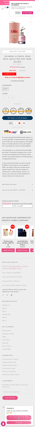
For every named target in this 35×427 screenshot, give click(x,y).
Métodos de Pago (9, 184)
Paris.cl (4, 311)
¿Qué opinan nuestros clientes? (11, 374)
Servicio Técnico (6, 346)
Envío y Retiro (6, 340)
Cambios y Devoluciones (9, 362)
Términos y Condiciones (9, 371)
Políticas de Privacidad (8, 368)
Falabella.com (6, 305)
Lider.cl (4, 320)
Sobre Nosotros (6, 331)
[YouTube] (11, 295)
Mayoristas (5, 343)
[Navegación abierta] (3, 9)
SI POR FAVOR (27, 13)
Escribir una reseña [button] (17, 206)
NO (18, 13)
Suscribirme (10, 398)
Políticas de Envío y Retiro (13, 190)
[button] (14, 67)
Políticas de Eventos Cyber (9, 365)
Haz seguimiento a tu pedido (10, 359)
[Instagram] (7, 295)
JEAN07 (5, 89)
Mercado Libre (6, 314)
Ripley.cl (4, 308)
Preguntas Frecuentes (8, 334)
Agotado (17, 104)
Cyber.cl (4, 317)
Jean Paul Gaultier (17, 51)
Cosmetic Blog (6, 349)
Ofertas (4, 337)
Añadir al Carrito (8, 250)
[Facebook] (3, 295)
